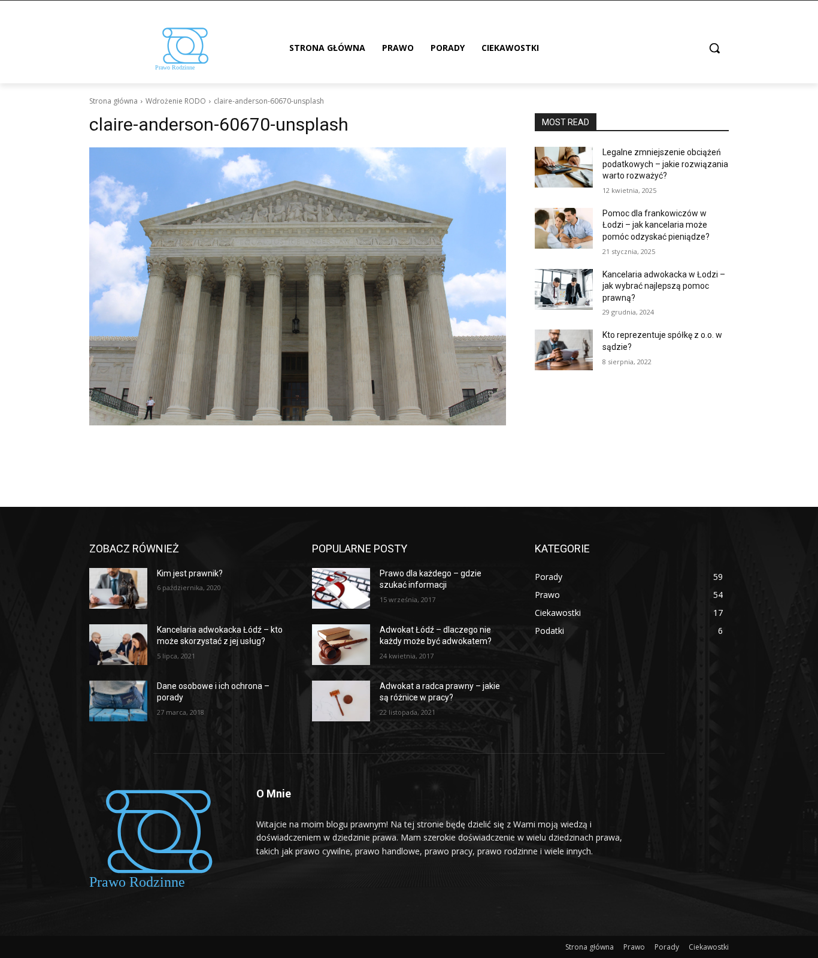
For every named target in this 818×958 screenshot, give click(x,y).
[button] (714, 48)
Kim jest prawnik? (190, 573)
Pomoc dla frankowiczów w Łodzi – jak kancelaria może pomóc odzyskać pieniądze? (656, 224)
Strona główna (113, 101)
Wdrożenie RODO (176, 101)
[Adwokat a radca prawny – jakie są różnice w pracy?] (341, 701)
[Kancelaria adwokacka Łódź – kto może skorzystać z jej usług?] (118, 644)
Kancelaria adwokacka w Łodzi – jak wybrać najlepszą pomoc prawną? (663, 286)
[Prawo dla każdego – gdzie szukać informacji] (341, 588)
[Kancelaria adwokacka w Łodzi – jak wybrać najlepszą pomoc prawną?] (564, 289)
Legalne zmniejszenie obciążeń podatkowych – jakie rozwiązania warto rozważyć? (665, 163)
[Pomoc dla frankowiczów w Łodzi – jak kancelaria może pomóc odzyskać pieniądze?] (564, 228)
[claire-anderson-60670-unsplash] (297, 286)
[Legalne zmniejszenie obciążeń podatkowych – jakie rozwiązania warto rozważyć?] (564, 167)
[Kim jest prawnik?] (118, 588)
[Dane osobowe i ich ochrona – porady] (118, 701)
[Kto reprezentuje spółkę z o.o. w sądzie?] (564, 350)
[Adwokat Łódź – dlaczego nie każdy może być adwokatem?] (341, 644)
